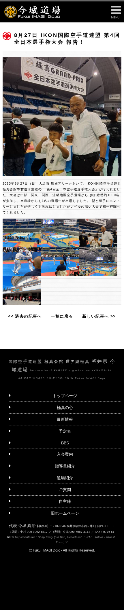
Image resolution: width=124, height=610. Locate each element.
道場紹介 (65, 478)
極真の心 (65, 407)
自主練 (65, 501)
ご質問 (65, 489)
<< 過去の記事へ (25, 316)
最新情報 (65, 419)
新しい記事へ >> (99, 316)
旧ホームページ (65, 513)
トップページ (65, 395)
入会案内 (65, 454)
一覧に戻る (62, 316)
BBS (65, 443)
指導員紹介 (65, 466)
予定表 (65, 431)
